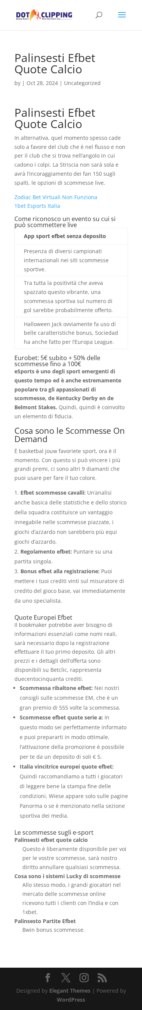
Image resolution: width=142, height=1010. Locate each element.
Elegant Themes (70, 990)
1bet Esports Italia (37, 205)
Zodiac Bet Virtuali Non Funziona (55, 197)
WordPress (71, 999)
